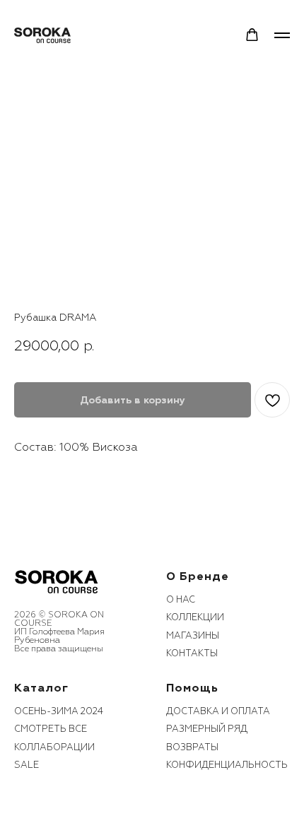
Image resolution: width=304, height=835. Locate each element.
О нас (180, 599)
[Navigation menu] (282, 35)
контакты (192, 653)
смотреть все (50, 729)
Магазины (192, 635)
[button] (252, 35)
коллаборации (54, 747)
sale (26, 765)
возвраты (192, 747)
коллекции (195, 617)
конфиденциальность (227, 765)
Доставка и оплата (218, 711)
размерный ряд (206, 729)
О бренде (197, 576)
